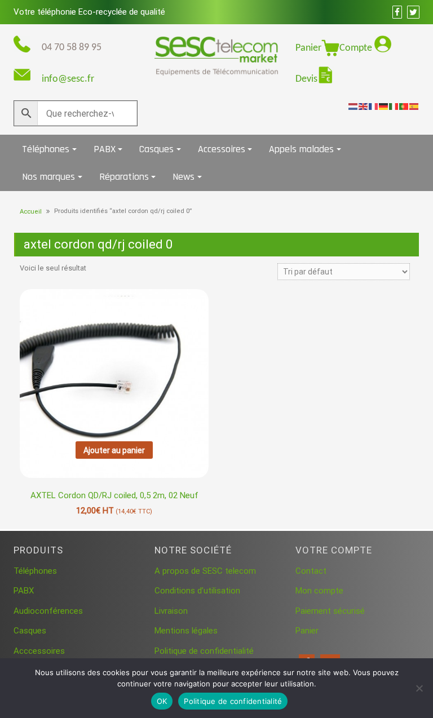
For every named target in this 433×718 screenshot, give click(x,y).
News (184, 176)
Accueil (31, 211)
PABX (105, 149)
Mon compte (319, 591)
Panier (308, 48)
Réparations (124, 176)
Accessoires (221, 149)
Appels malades (301, 149)
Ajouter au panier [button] (114, 450)
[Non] (419, 688)
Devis (306, 79)
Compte (356, 48)
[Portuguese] (404, 105)
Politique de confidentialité (204, 651)
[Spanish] (414, 105)
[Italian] (394, 105)
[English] (364, 105)
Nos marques (48, 176)
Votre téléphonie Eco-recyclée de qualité (89, 12)
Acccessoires (39, 651)
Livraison (171, 611)
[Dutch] (353, 105)
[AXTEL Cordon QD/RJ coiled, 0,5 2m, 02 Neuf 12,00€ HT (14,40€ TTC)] (114, 361)
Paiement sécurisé (330, 611)
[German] (384, 105)
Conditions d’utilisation (197, 591)
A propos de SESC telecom (205, 571)
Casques (156, 149)
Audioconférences (48, 611)
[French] (374, 105)
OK (162, 701)
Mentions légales (186, 631)
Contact (310, 571)
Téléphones (45, 149)
